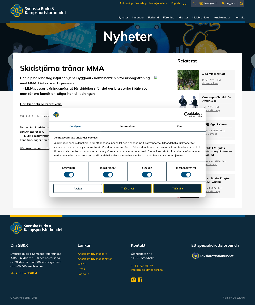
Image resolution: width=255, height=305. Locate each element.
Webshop (141, 3)
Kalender (138, 17)
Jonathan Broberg (211, 110)
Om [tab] (179, 126)
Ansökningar (222, 17)
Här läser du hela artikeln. (41, 104)
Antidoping (126, 3)
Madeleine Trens (210, 83)
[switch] (108, 174)
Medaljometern (158, 3)
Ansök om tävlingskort (92, 254)
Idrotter (183, 17)
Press (81, 269)
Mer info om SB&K (22, 273)
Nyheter (123, 17)
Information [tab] (127, 126)
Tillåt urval (127, 188)
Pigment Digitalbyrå (234, 298)
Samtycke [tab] (76, 126)
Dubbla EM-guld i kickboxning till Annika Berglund (217, 152)
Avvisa (78, 188)
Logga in (83, 274)
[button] (209, 3)
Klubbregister (201, 17)
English (175, 3)
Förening (168, 17)
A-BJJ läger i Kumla (214, 124)
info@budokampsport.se (147, 270)
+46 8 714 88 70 (142, 265)
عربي (185, 3)
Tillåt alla (177, 188)
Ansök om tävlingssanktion (95, 259)
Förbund (153, 17)
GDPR (82, 264)
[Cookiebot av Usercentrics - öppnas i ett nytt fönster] (186, 114)
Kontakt (240, 17)
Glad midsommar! (213, 74)
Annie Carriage (209, 134)
